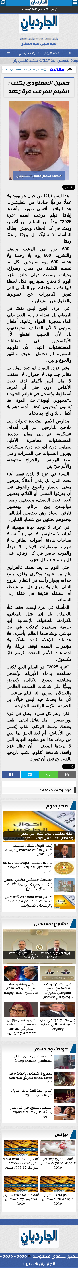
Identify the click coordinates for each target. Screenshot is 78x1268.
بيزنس (61, 1135)
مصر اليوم (57, 806)
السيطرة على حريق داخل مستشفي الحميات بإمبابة (33, 1059)
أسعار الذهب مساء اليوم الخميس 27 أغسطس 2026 (21, 1199)
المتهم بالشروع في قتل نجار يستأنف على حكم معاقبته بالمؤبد (31, 1112)
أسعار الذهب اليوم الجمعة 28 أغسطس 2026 (57, 1199)
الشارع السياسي (51, 924)
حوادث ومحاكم (51, 1049)
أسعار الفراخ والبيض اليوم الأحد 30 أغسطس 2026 (58, 1163)
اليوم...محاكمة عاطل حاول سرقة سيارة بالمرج (31, 1093)
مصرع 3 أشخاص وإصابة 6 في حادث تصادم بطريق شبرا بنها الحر (30, 1078)
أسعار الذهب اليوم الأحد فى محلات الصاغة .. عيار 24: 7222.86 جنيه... (21, 1163)
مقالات (57, 69)
